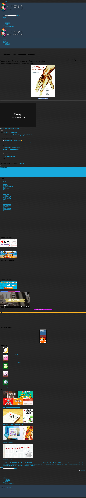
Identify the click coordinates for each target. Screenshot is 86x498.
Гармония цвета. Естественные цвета (11, 149)
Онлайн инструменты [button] (4, 289)
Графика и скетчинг (6, 188)
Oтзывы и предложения (9, 26)
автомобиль (72, 462)
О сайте (4, 18)
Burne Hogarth (6, 132)
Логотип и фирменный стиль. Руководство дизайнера (13, 424)
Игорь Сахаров (45, 462)
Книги (4, 50)
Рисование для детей (7, 204)
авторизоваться (21, 163)
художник (25, 465)
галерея (4, 464)
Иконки (4, 189)
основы (54, 464)
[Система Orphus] (82, 470)
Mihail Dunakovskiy (19, 462)
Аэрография (5, 184)
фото (15, 465)
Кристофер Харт (52, 462)
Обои (4, 201)
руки (16, 132)
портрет (56, 464)
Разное (6, 24)
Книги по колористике (7, 196)
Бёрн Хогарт (11, 132)
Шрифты (4, 210)
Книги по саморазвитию (7, 198)
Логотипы (4, 199)
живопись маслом (19, 464)
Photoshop (5, 181)
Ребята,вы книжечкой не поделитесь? (10, 379)
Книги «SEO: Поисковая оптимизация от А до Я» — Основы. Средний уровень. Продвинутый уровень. (23, 142)
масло (51, 464)
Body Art (4, 180)
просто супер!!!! (6, 387)
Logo (8, 462)
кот (49, 464)
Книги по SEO (5, 193)
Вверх (1, 130)
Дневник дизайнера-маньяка (9, 156)
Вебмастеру (7, 23)
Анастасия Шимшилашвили (38, 462)
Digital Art (6, 462)
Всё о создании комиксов (8, 186)
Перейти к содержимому (5, 1)
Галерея (4, 19)
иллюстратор (38, 464)
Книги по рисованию (9, 50)
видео (81, 462)
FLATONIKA (3, 56)
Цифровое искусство (7, 208)
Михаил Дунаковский (64, 462)
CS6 (4, 462)
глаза (12, 464)
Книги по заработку (6, 195)
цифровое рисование (32, 465)
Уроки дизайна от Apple (7, 459)
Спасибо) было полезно (7, 370)
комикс (47, 464)
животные (24, 464)
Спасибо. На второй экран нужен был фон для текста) (13, 354)
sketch (33, 462)
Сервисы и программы (7, 205)
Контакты (4, 25)
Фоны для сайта (6, 206)
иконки (28, 464)
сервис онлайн (9, 465)
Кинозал (4, 190)
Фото (4, 207)
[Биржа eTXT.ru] (43, 343)
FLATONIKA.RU (8, 487)
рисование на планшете (63, 464)
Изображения (7, 22)
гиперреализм (8, 464)
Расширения (5, 203)
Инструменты (5, 21)
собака (13, 465)
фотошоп (22, 465)
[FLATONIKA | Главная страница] (14, 11)
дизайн (14, 464)
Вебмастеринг (5, 185)
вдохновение (76, 462)
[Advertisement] (43, 224)
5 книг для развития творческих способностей (11, 407)
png (29, 462)
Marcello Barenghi (13, 462)
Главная (4, 17)
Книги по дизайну (6, 194)
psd (31, 462)
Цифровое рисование (7, 209)
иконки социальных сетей (32, 464)
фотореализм (19, 465)
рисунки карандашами (73, 464)
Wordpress (5, 183)
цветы (28, 465)
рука (14, 132)
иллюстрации (43, 464)
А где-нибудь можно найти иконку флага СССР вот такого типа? (15, 362)
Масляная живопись (6, 200)
